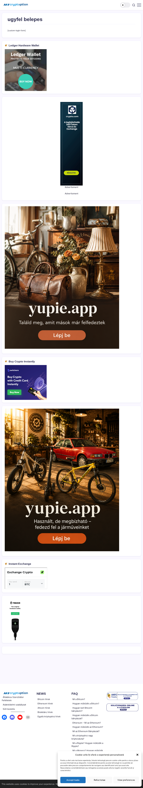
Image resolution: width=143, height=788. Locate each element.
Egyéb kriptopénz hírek (49, 716)
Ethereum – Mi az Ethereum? (86, 722)
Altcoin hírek (44, 708)
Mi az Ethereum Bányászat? (86, 731)
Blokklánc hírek (45, 712)
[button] (137, 754)
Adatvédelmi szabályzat (14, 704)
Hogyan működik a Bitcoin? (85, 703)
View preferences (126, 780)
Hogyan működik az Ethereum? (87, 727)
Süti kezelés (9, 709)
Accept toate (72, 780)
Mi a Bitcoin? (78, 699)
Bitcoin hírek (44, 699)
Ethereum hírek (45, 703)
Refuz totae (99, 780)
